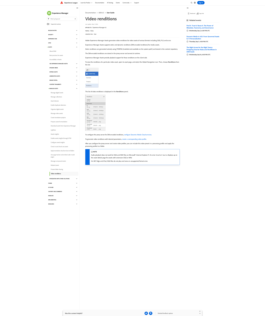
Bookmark (192, 13)
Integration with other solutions (59, 178)
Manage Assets (53, 88)
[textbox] (62, 19)
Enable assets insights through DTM (61, 138)
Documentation (90, 13)
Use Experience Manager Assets (58, 63)
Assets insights (55, 134)
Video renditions (56, 174)
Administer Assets (54, 76)
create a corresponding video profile (134, 139)
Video (92, 31)
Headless (51, 195)
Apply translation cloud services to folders (62, 151)
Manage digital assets (57, 93)
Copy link (201, 13)
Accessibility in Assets (55, 59)
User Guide (110, 13)
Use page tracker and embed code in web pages (63, 156)
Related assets (55, 165)
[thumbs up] (146, 313)
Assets (50, 47)
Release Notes (52, 30)
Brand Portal (53, 80)
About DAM (52, 51)
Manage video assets (57, 113)
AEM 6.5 (101, 13)
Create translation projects (58, 117)
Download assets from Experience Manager (63, 126)
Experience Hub (52, 38)
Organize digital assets (57, 109)
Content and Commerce (55, 191)
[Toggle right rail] (187, 8)
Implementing (52, 200)
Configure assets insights (58, 142)
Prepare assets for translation (59, 122)
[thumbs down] (150, 313)
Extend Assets (53, 72)
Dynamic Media (53, 68)
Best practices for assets (56, 55)
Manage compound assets (58, 161)
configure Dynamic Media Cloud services (137, 135)
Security (50, 34)
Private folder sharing (57, 169)
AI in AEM (50, 187)
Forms (50, 183)
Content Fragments (55, 84)
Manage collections (56, 97)
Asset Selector (55, 101)
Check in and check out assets (59, 146)
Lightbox (53, 130)
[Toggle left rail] (77, 8)
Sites (49, 43)
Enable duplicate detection (58, 105)
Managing (51, 204)
